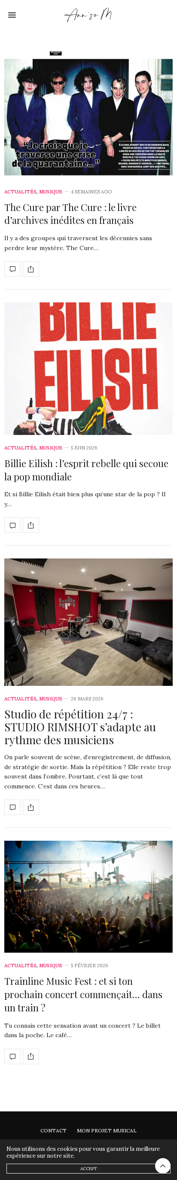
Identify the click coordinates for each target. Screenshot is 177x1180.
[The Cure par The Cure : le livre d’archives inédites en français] (88, 115)
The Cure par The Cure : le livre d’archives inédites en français (70, 214)
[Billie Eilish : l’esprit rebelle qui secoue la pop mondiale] (88, 368)
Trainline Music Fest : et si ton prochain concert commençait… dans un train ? (83, 994)
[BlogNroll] (88, 15)
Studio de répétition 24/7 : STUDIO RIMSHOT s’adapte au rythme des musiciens (80, 726)
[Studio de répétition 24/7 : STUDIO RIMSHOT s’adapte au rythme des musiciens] (88, 622)
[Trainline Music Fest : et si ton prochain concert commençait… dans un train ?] (88, 897)
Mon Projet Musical (107, 1130)
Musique (50, 192)
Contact (53, 1130)
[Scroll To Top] (163, 1166)
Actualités (20, 192)
